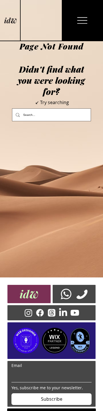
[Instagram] (28, 313)
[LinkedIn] (63, 313)
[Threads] (52, 313)
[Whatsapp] (66, 294)
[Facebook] (40, 313)
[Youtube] (75, 313)
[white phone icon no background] (81, 294)
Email (16, 365)
